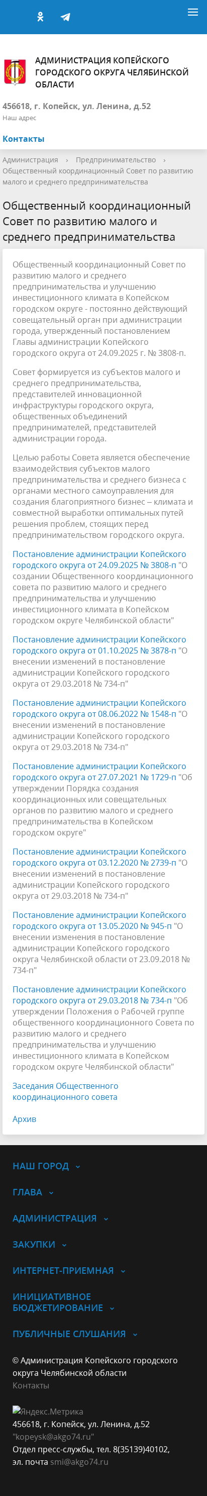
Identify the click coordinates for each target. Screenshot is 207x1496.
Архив (24, 1119)
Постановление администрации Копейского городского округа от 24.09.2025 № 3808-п (99, 559)
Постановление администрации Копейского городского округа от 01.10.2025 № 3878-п (99, 645)
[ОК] (40, 17)
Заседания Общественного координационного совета (66, 1091)
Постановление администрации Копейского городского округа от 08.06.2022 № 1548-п (99, 708)
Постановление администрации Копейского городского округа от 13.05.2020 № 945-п (99, 920)
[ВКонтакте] (15, 17)
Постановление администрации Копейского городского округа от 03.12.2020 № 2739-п (99, 857)
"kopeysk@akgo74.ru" (53, 1436)
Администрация (30, 159)
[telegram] (65, 17)
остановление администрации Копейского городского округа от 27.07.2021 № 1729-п (99, 772)
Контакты (24, 138)
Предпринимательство (116, 159)
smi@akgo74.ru (79, 1461)
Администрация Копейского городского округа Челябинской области (112, 72)
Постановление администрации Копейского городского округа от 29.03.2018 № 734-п (99, 995)
